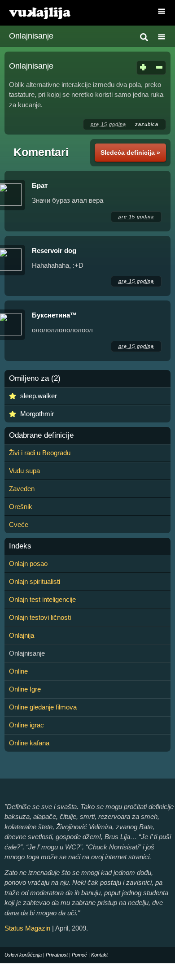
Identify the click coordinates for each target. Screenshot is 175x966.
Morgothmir (37, 414)
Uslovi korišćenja (23, 954)
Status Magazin (27, 928)
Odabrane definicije (41, 435)
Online (18, 671)
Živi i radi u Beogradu (39, 453)
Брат (40, 185)
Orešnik (20, 506)
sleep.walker (38, 396)
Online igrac (26, 725)
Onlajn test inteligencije (42, 599)
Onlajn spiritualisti (34, 581)
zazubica (146, 124)
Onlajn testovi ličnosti (40, 617)
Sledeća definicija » (130, 152)
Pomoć (79, 954)
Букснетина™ (54, 315)
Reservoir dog (54, 250)
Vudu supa (24, 470)
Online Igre (25, 689)
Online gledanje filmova (43, 707)
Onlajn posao (28, 563)
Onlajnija (21, 635)
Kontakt (99, 954)
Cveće (18, 524)
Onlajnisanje (31, 35)
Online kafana (29, 743)
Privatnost (57, 954)
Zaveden (22, 488)
